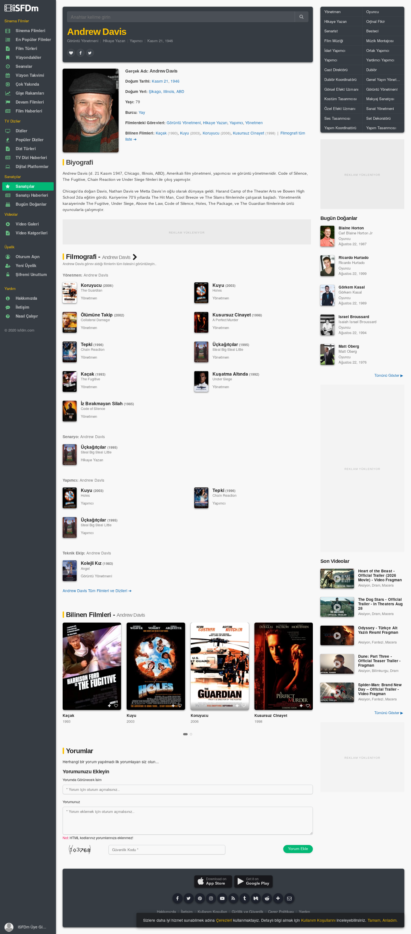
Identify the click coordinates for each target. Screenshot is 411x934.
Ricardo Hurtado (354, 257)
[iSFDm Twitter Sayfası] (189, 898)
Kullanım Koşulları (212, 911)
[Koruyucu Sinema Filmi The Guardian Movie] (220, 666)
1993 (66, 721)
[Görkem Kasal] (327, 295)
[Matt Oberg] (327, 354)
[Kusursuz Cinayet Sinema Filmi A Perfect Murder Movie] (283, 666)
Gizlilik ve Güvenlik (247, 911)
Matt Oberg (349, 346)
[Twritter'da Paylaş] (90, 53)
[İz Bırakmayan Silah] (70, 411)
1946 (175, 81)
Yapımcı (136, 40)
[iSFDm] (21, 8)
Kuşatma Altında (235, 374)
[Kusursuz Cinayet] (201, 322)
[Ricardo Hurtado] (327, 265)
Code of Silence (93, 408)
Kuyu (184, 133)
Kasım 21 (160, 81)
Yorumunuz (71, 801)
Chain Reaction (93, 349)
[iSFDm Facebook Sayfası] (178, 898)
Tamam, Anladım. (383, 920)
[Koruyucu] (70, 292)
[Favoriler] (71, 53)
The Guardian (91, 290)
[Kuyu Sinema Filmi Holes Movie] (156, 666)
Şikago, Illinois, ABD (166, 91)
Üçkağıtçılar (230, 344)
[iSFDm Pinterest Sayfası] (200, 898)
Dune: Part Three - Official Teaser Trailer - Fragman (379, 661)
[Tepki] (70, 352)
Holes (216, 290)
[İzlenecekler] (109, 706)
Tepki (92, 344)
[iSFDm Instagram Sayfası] (211, 898)
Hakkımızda (166, 911)
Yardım (304, 911)
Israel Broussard (354, 316)
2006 (195, 721)
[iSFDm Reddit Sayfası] (267, 898)
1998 (258, 721)
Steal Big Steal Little (227, 349)
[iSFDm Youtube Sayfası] (222, 898)
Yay (142, 112)
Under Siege (222, 378)
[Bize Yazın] (289, 898)
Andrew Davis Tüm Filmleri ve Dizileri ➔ (97, 590)
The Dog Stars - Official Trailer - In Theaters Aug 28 (380, 604)
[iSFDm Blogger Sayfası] (233, 898)
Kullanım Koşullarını (318, 920)
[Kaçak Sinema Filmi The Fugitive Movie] (92, 666)
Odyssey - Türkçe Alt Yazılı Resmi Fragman (378, 630)
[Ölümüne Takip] (70, 322)
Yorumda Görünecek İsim (82, 779)
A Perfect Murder (225, 319)
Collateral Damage (95, 319)
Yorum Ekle (298, 848)
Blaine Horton (351, 228)
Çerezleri (224, 920)
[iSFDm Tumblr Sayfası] (245, 898)
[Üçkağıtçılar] (201, 352)
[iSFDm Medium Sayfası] (256, 898)
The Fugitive (90, 378)
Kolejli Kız (97, 563)
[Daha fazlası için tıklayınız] (278, 898)
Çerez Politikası (281, 911)
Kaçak (161, 133)
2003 (130, 721)
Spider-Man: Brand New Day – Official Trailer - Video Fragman (380, 689)
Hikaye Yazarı (114, 40)
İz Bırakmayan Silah (107, 403)
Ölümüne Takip (102, 314)
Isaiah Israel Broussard (357, 321)
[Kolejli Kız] (70, 570)
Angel (85, 568)
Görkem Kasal (352, 287)
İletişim (187, 911)
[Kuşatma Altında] (201, 381)
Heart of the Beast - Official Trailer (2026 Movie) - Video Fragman (380, 575)
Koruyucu (211, 133)
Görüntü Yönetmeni (82, 40)
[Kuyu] (201, 292)
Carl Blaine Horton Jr (355, 233)
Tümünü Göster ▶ (388, 375)
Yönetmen (254, 122)
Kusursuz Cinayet (248, 133)
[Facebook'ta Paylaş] (80, 53)
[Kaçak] (70, 381)
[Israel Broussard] (327, 324)
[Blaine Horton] (327, 236)
